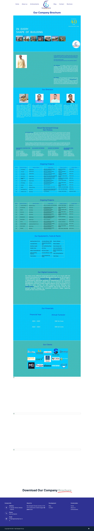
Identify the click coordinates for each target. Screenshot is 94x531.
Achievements (34, 4)
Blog (55, 4)
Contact (61, 4)
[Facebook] (88, 528)
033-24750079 (13, 514)
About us (24, 4)
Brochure (69, 4)
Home (17, 4)
